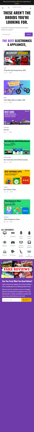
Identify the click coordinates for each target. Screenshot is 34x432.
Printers (13, 245)
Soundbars (13, 236)
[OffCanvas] (2, 8)
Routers (5, 255)
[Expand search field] (30, 8)
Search (29, 34)
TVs (5, 236)
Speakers (4, 245)
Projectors (13, 255)
